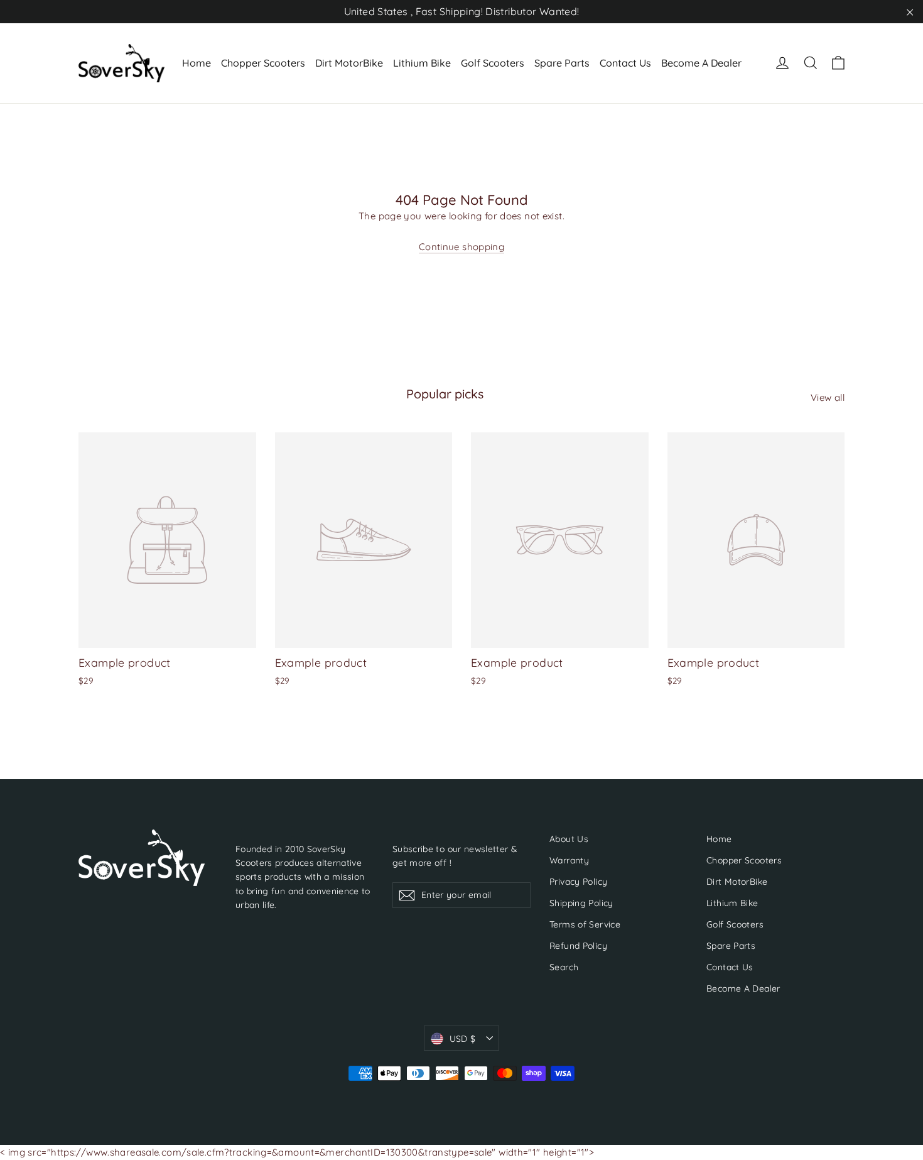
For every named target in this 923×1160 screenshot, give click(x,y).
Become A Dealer (701, 63)
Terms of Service (584, 924)
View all (828, 397)
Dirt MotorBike (349, 63)
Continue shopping (461, 247)
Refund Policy (578, 945)
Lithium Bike (422, 63)
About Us (568, 838)
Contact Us (625, 63)
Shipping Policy (581, 902)
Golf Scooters (492, 63)
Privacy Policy (578, 881)
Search (563, 966)
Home (196, 63)
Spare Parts (562, 63)
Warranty (569, 860)
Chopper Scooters (263, 63)
